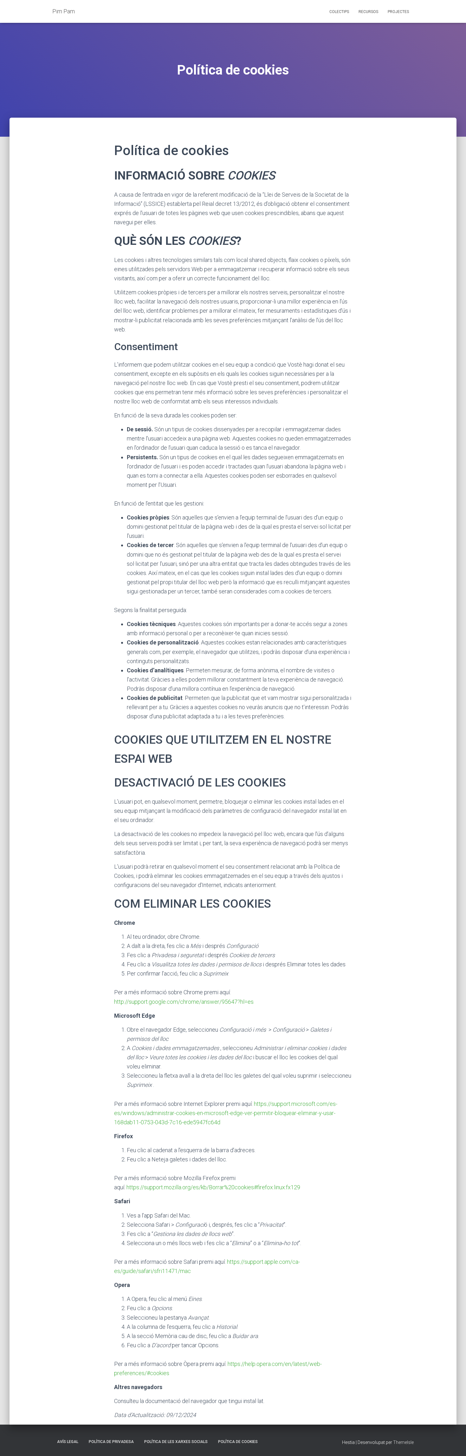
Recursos (368, 12)
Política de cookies (238, 1442)
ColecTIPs (339, 12)
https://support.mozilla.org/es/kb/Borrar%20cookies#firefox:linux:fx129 (213, 1187)
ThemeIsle (403, 1442)
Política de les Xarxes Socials (176, 1442)
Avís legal (67, 1442)
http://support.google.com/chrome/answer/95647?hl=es (184, 1001)
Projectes (398, 12)
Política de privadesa (111, 1442)
